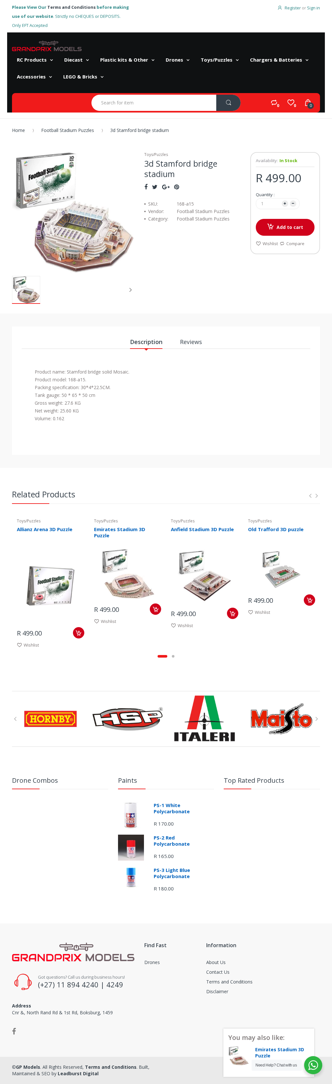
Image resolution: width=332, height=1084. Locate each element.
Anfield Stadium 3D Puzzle (202, 529)
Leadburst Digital (78, 1073)
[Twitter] (155, 186)
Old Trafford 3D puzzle (275, 529)
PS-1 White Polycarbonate (172, 808)
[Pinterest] (176, 186)
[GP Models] (47, 46)
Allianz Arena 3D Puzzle (44, 529)
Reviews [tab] (191, 342)
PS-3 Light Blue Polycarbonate (172, 873)
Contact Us (218, 972)
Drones (152, 962)
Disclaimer (217, 991)
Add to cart (290, 227)
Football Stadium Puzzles (67, 130)
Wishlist (270, 243)
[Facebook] (146, 186)
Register (293, 8)
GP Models (28, 1067)
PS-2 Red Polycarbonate (172, 840)
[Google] (166, 186)
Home (18, 130)
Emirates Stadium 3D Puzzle (119, 532)
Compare (295, 243)
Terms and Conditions (71, 7)
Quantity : (265, 194)
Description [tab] (146, 342)
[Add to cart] (78, 632)
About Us (216, 962)
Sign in (313, 8)
